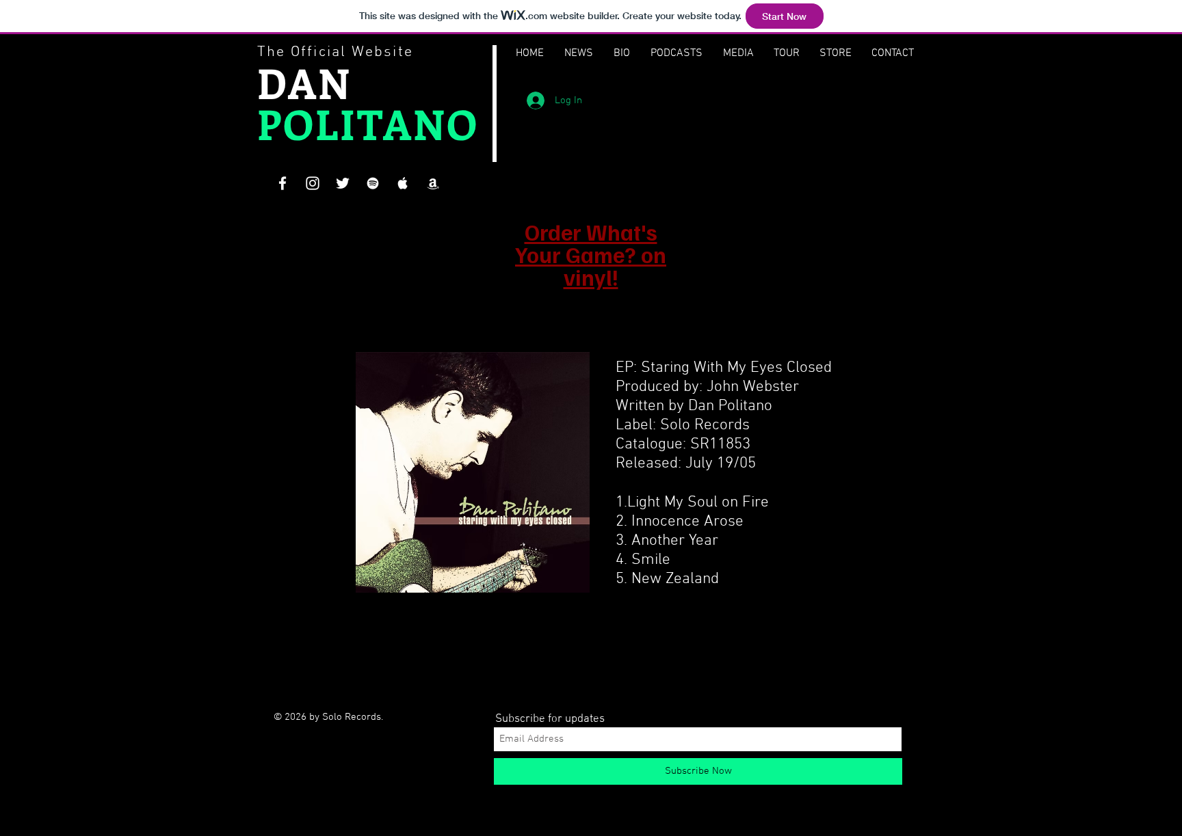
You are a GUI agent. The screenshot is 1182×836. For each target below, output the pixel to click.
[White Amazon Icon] (433, 183)
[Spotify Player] (701, 103)
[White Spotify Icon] (373, 183)
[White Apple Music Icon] (403, 183)
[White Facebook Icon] (282, 183)
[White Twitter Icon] (343, 183)
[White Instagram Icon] (312, 183)
